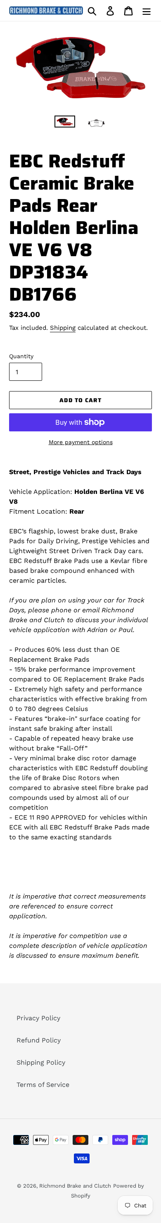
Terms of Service (43, 1085)
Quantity (21, 356)
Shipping (63, 327)
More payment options (81, 442)
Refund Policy (39, 1040)
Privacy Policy (38, 1018)
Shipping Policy (41, 1062)
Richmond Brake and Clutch (75, 1186)
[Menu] (146, 10)
